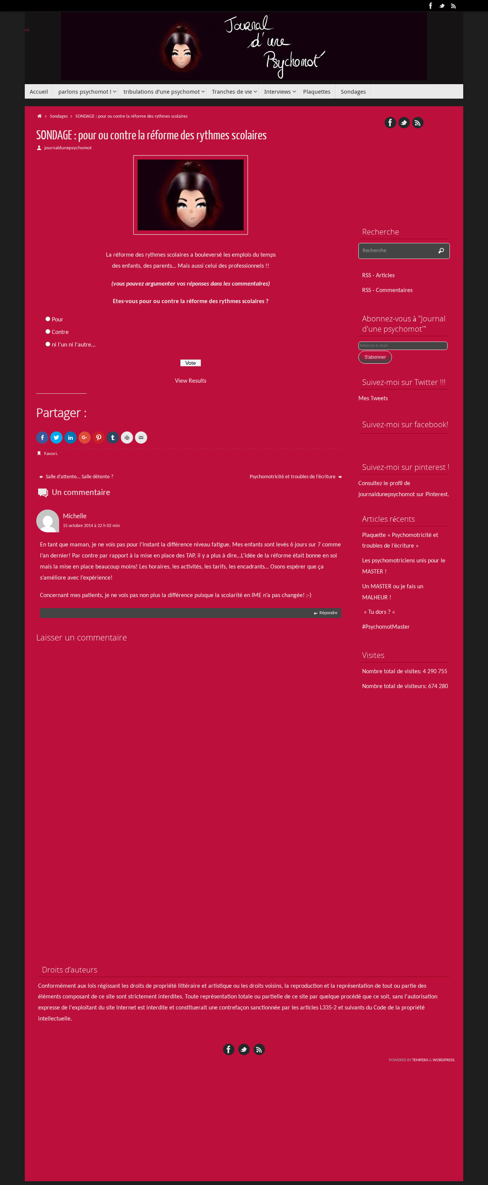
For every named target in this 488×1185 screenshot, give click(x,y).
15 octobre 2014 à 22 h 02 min (91, 526)
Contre (60, 332)
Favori (50, 453)
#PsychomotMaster (386, 627)
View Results (190, 381)
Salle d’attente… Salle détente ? (79, 477)
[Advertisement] (404, 171)
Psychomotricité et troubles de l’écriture (293, 477)
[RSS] (453, 5)
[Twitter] (442, 5)
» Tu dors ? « (379, 612)
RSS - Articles (378, 276)
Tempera (420, 1060)
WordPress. (444, 1060)
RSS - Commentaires (387, 290)
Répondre (328, 613)
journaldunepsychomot (68, 147)
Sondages (59, 116)
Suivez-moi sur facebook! (405, 424)
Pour (57, 320)
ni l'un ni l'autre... (74, 345)
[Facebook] (431, 5)
